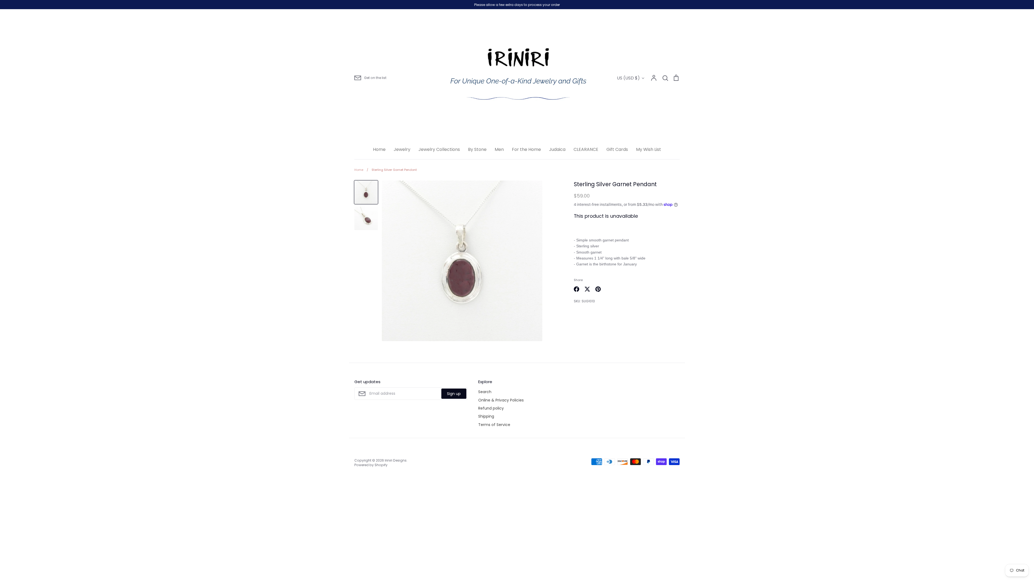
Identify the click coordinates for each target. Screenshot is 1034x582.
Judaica (557, 149)
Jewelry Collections (439, 149)
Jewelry (402, 149)
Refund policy (491, 408)
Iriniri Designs (396, 460)
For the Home (526, 149)
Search (484, 391)
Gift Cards (617, 149)
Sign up (454, 393)
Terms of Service (494, 424)
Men (499, 149)
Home (379, 149)
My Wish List (648, 149)
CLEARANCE (586, 149)
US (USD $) (628, 78)
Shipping (486, 416)
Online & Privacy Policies (501, 400)
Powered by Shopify (370, 465)
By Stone (477, 149)
